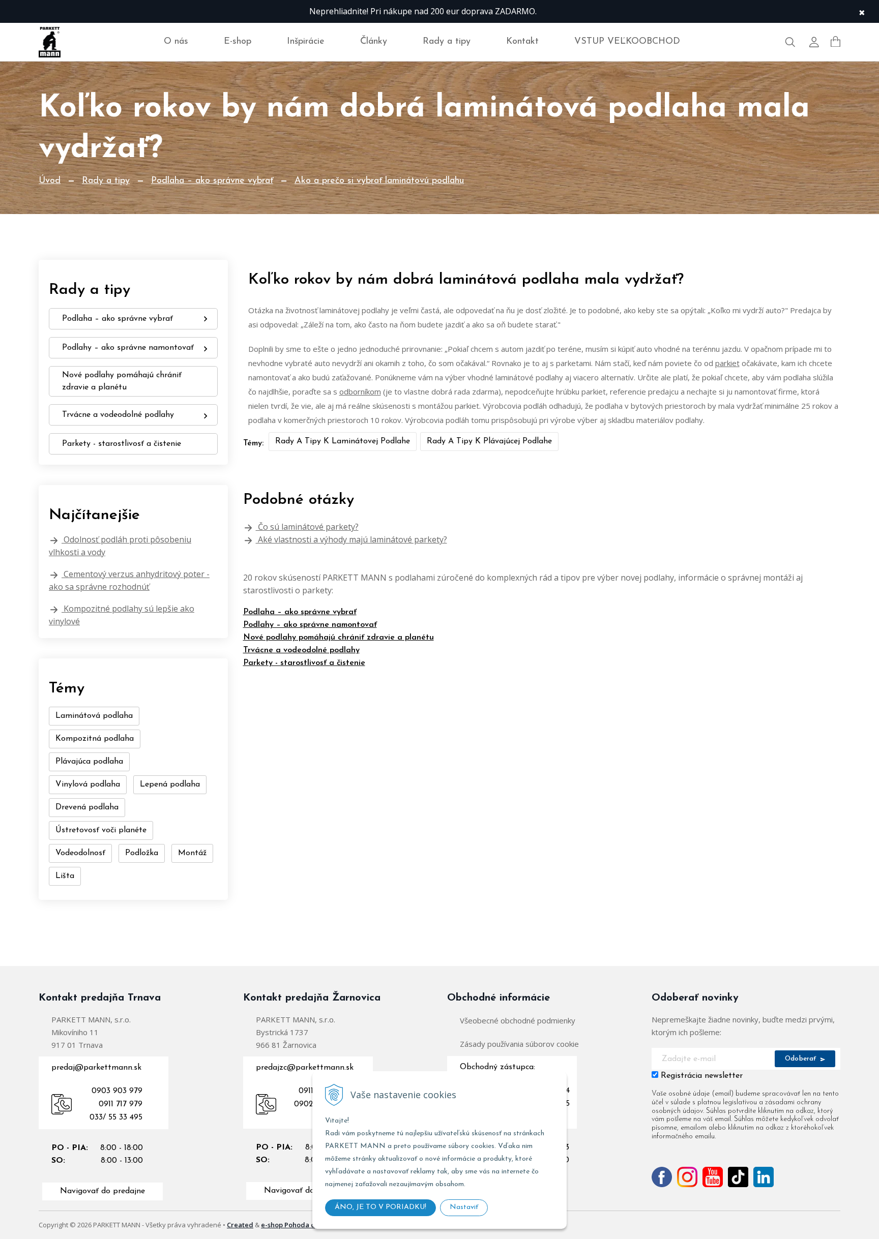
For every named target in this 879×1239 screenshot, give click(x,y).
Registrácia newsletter (702, 1076)
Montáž (192, 853)
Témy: (253, 443)
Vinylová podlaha (87, 784)
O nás (176, 41)
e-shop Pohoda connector (302, 1224)
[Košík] (835, 41)
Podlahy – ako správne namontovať (310, 625)
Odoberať (801, 1058)
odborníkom (360, 391)
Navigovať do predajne (102, 1191)
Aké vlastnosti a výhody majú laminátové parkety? (351, 539)
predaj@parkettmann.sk (96, 1068)
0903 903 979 (117, 1091)
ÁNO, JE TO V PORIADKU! (380, 1207)
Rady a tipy (447, 41)
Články (373, 41)
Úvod (50, 181)
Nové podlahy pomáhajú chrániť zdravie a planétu (338, 637)
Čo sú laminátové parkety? (307, 526)
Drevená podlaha (87, 807)
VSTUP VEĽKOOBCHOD (627, 41)
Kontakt (522, 41)
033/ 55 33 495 (116, 1117)
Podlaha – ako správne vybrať (212, 181)
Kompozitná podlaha (94, 739)
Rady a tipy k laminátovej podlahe (342, 441)
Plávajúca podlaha (89, 762)
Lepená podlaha (170, 784)
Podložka (141, 853)
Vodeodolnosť (80, 853)
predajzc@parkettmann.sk (305, 1068)
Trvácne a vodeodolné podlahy (301, 650)
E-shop (237, 41)
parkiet (727, 363)
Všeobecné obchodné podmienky (517, 1020)
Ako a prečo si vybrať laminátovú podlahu (379, 181)
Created (240, 1224)
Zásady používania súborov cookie (519, 1044)
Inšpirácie (306, 41)
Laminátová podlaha (94, 716)
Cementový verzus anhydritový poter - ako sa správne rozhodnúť (129, 580)
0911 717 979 (120, 1104)
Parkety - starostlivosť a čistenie (304, 663)
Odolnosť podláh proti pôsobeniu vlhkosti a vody (120, 546)
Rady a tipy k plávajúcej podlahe (489, 441)
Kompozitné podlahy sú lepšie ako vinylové (121, 615)
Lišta (64, 876)
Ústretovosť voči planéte (100, 830)
